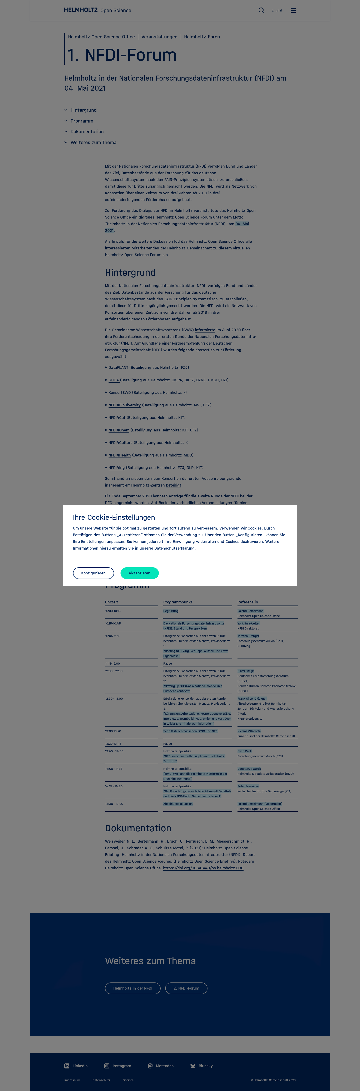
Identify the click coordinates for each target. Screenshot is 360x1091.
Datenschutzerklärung (174, 548)
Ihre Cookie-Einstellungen (114, 517)
